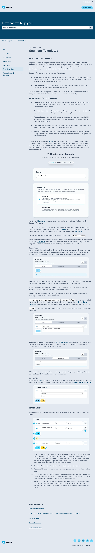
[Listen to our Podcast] (87, 540)
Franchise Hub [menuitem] (8, 69)
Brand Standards (34, 518)
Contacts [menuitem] (6, 53)
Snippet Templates (35, 523)
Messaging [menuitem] (7, 57)
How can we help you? (17, 23)
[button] (22, 49)
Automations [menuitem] (7, 61)
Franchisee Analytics (35, 528)
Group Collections (62, 342)
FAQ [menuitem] (4, 49)
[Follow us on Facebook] (74, 540)
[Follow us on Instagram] (83, 540)
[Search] (91, 27)
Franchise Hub (21, 41)
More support (88, 2)
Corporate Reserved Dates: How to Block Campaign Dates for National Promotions (54, 513)
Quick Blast (41, 242)
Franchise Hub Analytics (36, 508)
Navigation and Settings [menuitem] (8, 74)
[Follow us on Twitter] (79, 540)
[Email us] (91, 540)
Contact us (87, 8)
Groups (50, 141)
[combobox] (45, 27)
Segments (41, 221)
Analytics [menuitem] (6, 65)
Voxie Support (7, 41)
